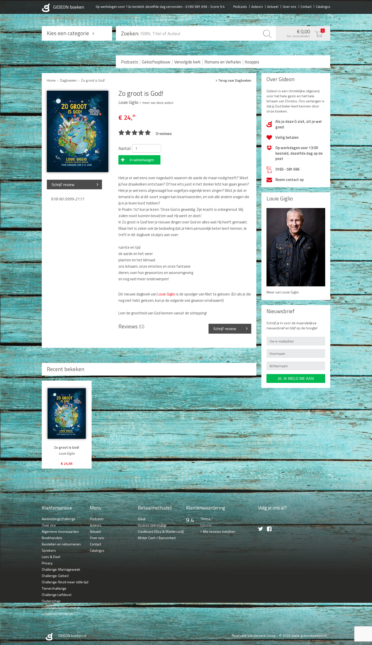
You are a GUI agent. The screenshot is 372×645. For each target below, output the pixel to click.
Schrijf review (63, 184)
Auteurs (257, 6)
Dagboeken (68, 80)
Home (51, 80)
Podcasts (240, 6)
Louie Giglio (166, 294)
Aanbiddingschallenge (58, 518)
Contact (306, 6)
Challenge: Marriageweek (61, 569)
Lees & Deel (51, 556)
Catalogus (323, 6)
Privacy (47, 563)
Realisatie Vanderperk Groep (254, 635)
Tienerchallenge (54, 588)
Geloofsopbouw (156, 62)
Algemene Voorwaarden (60, 531)
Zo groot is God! (93, 80)
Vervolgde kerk (187, 62)
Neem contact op (289, 179)
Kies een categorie (68, 33)
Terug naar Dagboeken (234, 80)
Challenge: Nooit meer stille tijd (65, 582)
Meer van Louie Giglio (282, 292)
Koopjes (252, 62)
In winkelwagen (142, 160)
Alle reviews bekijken (219, 531)
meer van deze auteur (158, 102)
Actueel (272, 6)
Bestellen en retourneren (61, 544)
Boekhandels (52, 537)
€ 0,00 (305, 33)
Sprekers (49, 550)
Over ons (289, 6)
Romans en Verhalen (222, 62)
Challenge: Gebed (55, 575)
